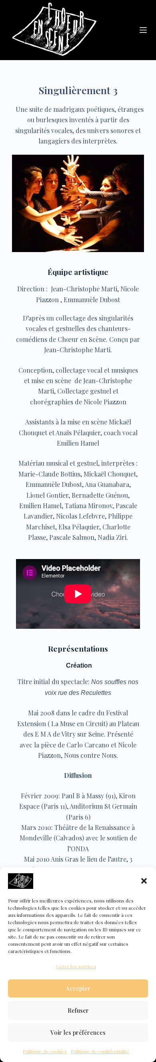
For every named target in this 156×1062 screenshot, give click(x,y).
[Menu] (143, 30)
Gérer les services (76, 966)
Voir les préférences (78, 1032)
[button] (144, 881)
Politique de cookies (45, 1051)
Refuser (78, 1010)
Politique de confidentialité (100, 1051)
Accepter (78, 988)
